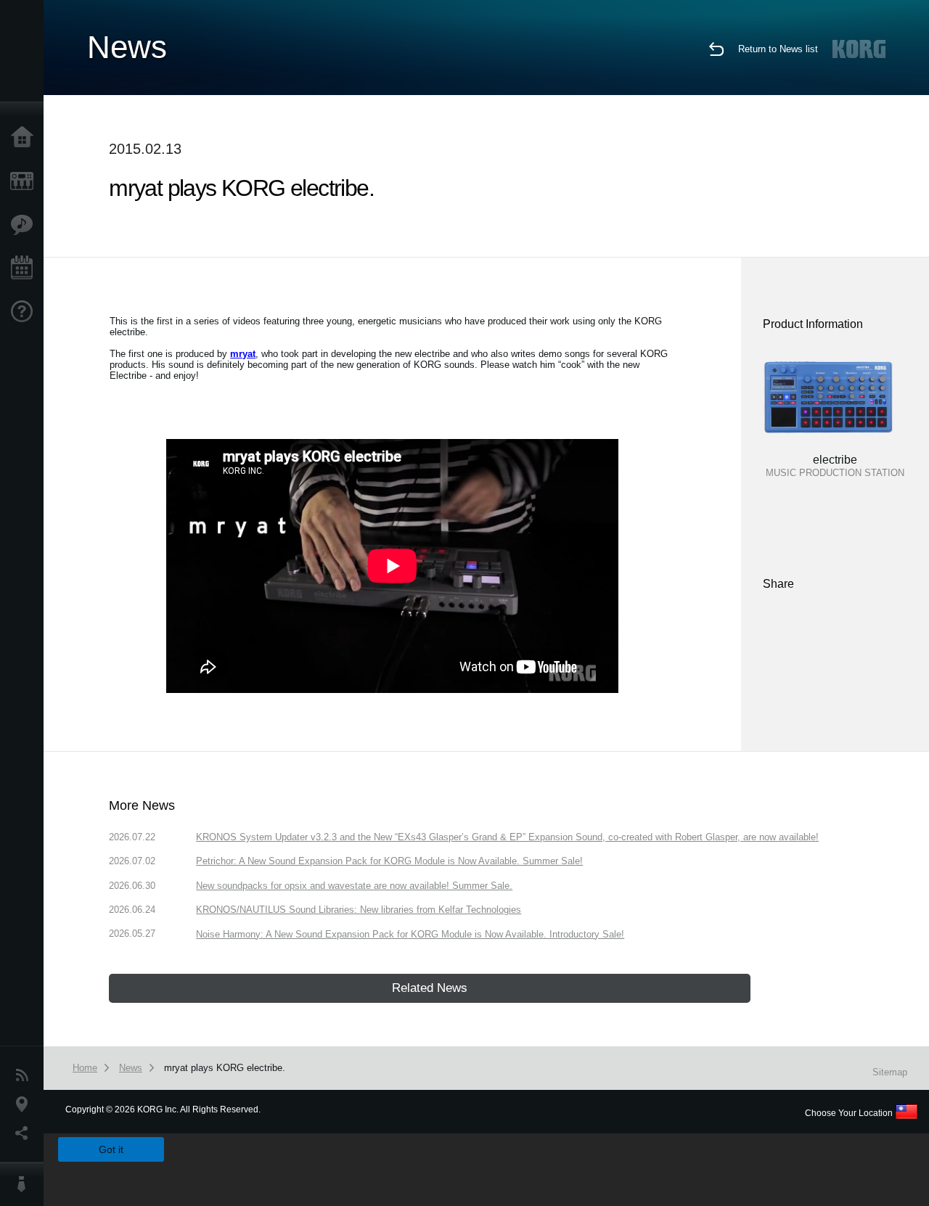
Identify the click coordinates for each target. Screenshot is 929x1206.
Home (25, 138)
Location (25, 1104)
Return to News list (778, 49)
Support (25, 312)
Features (25, 225)
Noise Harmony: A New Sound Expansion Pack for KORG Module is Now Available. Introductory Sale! (410, 934)
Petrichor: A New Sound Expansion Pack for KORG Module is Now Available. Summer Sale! (389, 861)
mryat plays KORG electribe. (224, 1067)
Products (25, 181)
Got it (111, 1149)
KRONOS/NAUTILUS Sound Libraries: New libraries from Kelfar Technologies (358, 909)
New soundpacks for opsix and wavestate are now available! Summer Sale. (354, 885)
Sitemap (889, 1072)
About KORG (25, 1184)
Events (25, 268)
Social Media (25, 1133)
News (25, 1075)
